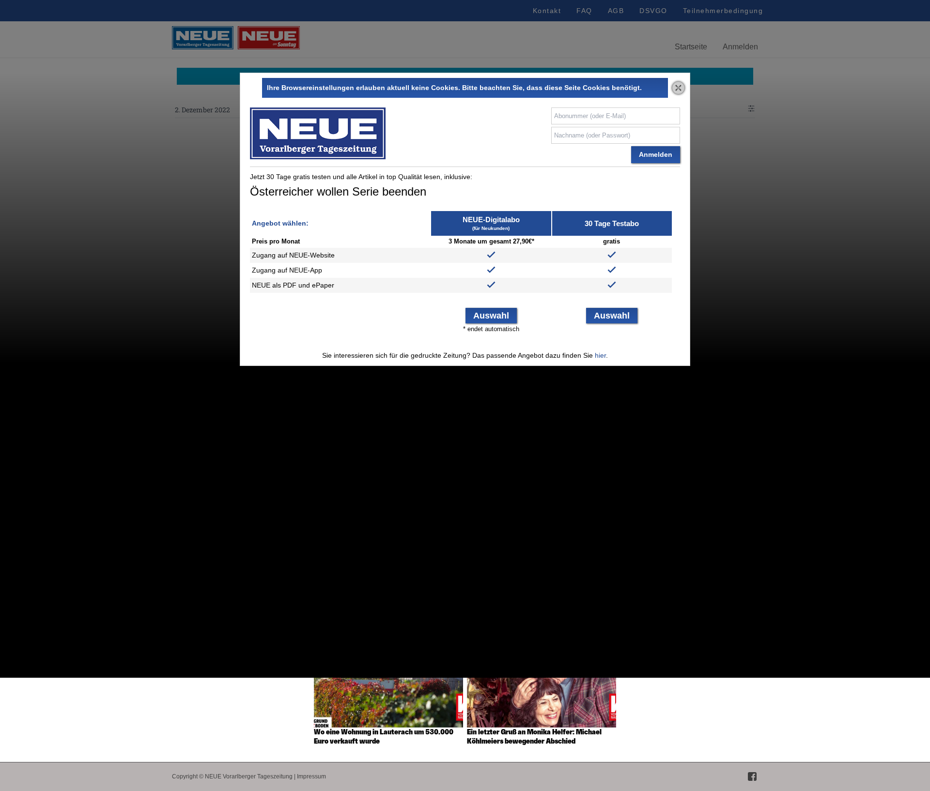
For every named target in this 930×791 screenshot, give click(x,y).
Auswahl (491, 315)
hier (600, 355)
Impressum (311, 776)
